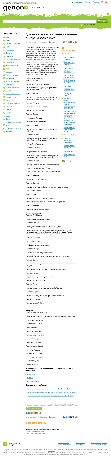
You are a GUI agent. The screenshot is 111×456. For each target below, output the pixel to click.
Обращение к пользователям (73, 454)
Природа (9, 106)
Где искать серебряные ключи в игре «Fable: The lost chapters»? (50, 389)
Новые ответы (10, 100)
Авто (7, 37)
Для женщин (10, 50)
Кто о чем (79, 444)
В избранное (43, 42)
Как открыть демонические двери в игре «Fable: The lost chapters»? (69, 78)
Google (27, 433)
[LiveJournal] (73, 42)
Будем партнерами (64, 444)
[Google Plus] (76, 42)
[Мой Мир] (71, 42)
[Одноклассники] (69, 42)
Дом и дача (9, 56)
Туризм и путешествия (13, 122)
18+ (106, 2)
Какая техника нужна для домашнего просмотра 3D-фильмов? (69, 60)
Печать (53, 42)
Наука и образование (13, 94)
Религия (8, 113)
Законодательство (12, 65)
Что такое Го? (69, 135)
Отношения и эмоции (13, 103)
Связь (8, 116)
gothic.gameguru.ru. (34, 381)
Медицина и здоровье (13, 87)
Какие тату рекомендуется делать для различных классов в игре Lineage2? (69, 142)
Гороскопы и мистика (13, 43)
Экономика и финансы (13, 128)
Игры (8, 69)
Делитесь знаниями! (37, 7)
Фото (7, 125)
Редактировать (32, 42)
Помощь (88, 2)
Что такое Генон (63, 443)
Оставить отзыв (34, 408)
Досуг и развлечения (13, 59)
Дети (7, 47)
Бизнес (8, 40)
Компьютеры (10, 78)
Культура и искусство (13, 81)
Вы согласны (80, 443)
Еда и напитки (10, 62)
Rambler (36, 433)
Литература (10, 84)
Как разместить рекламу (99, 443)
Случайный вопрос (89, 24)
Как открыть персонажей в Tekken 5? (69, 70)
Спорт (8, 119)
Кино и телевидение (12, 75)
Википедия (42, 433)
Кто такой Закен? (67, 94)
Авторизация (78, 2)
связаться (51, 451)
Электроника (10, 131)
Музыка (8, 91)
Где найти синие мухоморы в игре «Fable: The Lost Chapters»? (50, 396)
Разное (8, 109)
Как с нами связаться (98, 444)
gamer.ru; (30, 378)
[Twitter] (66, 42)
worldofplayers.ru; (33, 374)
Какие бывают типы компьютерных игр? (69, 153)
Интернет (9, 72)
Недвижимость (11, 97)
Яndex (31, 433)
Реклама (96, 2)
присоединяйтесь (32, 3)
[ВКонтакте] (64, 42)
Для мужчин (10, 53)
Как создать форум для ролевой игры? (69, 88)
